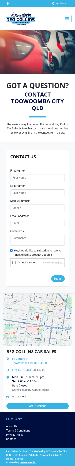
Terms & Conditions (18, 430)
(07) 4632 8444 (21, 370)
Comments (17, 231)
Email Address (19, 216)
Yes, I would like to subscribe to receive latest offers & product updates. (37, 252)
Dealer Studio (28, 462)
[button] (67, 18)
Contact (11, 439)
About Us (11, 426)
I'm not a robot (27, 262)
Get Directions (37, 406)
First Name (17, 170)
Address (61, 3)
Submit (58, 278)
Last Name (17, 185)
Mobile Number (20, 201)
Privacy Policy (14, 434)
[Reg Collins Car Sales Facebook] (8, 3)
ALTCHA (59, 262)
